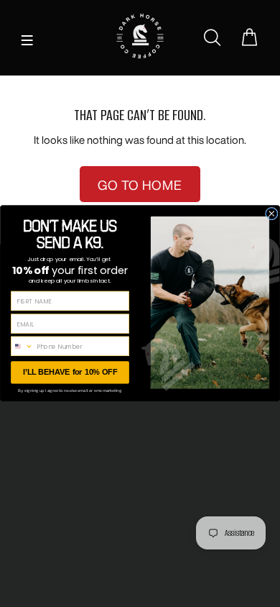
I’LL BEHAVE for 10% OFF (70, 372)
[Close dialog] (272, 214)
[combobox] (22, 346)
